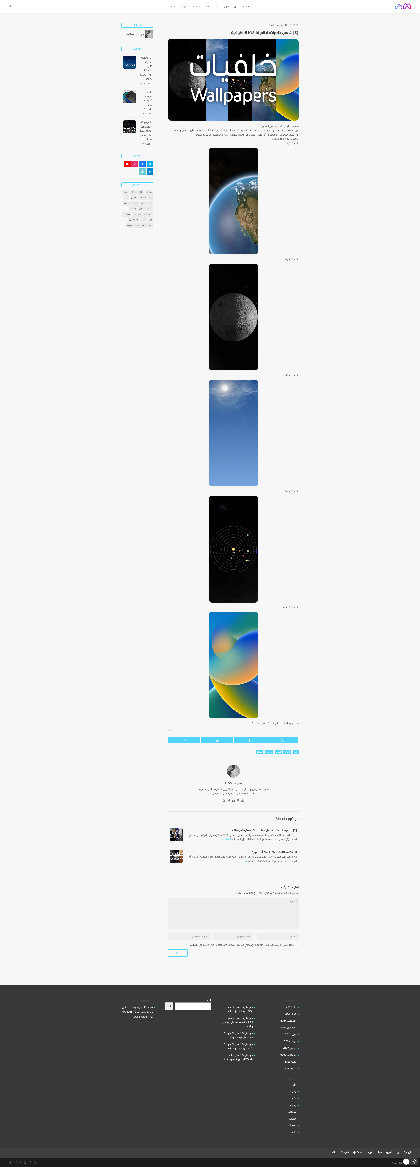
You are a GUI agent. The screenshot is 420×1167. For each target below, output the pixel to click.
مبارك (150, 225)
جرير (140, 208)
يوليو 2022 (290, 1062)
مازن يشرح (397, 1163)
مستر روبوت (140, 225)
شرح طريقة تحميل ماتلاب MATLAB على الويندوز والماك (145, 68)
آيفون (280, 25)
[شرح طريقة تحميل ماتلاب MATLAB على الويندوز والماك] (129, 63)
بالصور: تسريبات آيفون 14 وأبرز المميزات (147, 100)
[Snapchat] (242, 801)
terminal (142, 197)
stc (150, 197)
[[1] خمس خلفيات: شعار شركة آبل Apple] (176, 856)
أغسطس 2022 (288, 1055)
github (149, 192)
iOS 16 (287, 751)
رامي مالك (148, 214)
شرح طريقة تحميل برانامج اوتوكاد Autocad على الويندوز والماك (237, 1022)
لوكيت (143, 219)
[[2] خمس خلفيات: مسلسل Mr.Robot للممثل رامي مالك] (176, 834)
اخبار (150, 203)
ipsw (126, 192)
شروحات (127, 214)
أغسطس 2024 (288, 1021)
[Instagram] (238, 801)
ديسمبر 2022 (289, 1041)
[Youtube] (233, 801)
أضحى (133, 197)
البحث (208, 1000)
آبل (294, 1084)
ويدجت (129, 225)
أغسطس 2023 (288, 1027)
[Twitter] (224, 801)
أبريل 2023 (290, 1034)
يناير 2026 (291, 1007)
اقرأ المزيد (226, 839)
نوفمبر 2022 (289, 1048)
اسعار (143, 203)
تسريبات (269, 751)
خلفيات (272, 25)
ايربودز (293, 1105)
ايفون (278, 751)
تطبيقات (149, 208)
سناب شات (137, 214)
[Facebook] (229, 801)
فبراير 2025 (290, 1014)
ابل (126, 197)
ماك (294, 1132)
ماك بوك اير (133, 219)
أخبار (294, 1098)
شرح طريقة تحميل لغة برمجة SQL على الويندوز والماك (145, 131)
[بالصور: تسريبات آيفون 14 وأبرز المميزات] (129, 97)
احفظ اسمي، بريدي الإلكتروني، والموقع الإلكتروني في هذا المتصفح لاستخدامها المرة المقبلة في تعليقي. (242, 945)
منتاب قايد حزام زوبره (142, 1007)
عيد (150, 219)
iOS (295, 751)
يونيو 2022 (290, 1068)
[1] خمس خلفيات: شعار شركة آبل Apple (274, 852)
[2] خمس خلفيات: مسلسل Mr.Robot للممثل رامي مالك (264, 830)
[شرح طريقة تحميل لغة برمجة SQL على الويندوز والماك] (129, 127)
